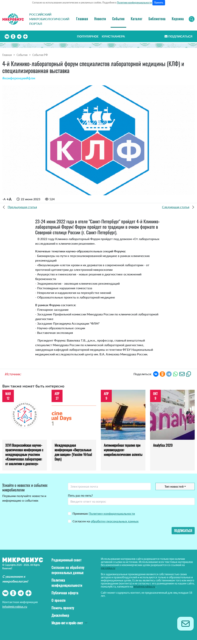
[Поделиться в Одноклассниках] (162, 373)
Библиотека (157, 18)
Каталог (136, 18)
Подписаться (180, 36)
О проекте (59, 600)
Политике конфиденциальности (134, 2)
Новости (100, 18)
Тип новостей (174, 486)
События (118, 18)
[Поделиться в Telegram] (169, 373)
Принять (158, 2)
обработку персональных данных (115, 521)
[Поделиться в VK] (156, 373)
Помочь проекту (63, 607)
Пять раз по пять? (80, 495)
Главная (82, 18)
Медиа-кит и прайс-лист (67, 622)
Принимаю (104, 513)
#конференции (14, 78)
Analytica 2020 (163, 445)
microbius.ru (108, 568)
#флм (30, 78)
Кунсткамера (113, 36)
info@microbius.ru (14, 606)
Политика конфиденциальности (67, 583)
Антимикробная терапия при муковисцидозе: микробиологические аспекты (123, 450)
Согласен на (106, 521)
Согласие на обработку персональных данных (68, 570)
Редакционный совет (66, 559)
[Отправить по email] (182, 373)
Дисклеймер (60, 615)
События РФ (40, 55)
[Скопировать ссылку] (188, 373)
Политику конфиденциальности (112, 513)
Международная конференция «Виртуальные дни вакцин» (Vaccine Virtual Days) (73, 452)
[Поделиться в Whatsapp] (175, 373)
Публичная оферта (65, 592)
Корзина (178, 18)
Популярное (88, 36)
